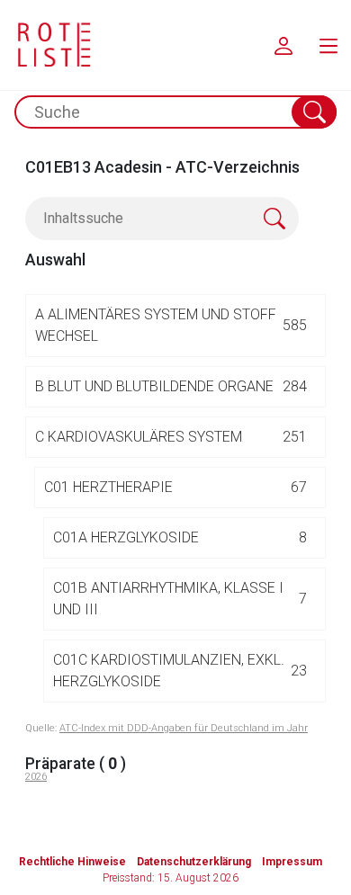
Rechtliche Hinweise (72, 861)
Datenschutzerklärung (194, 861)
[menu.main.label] (328, 44)
